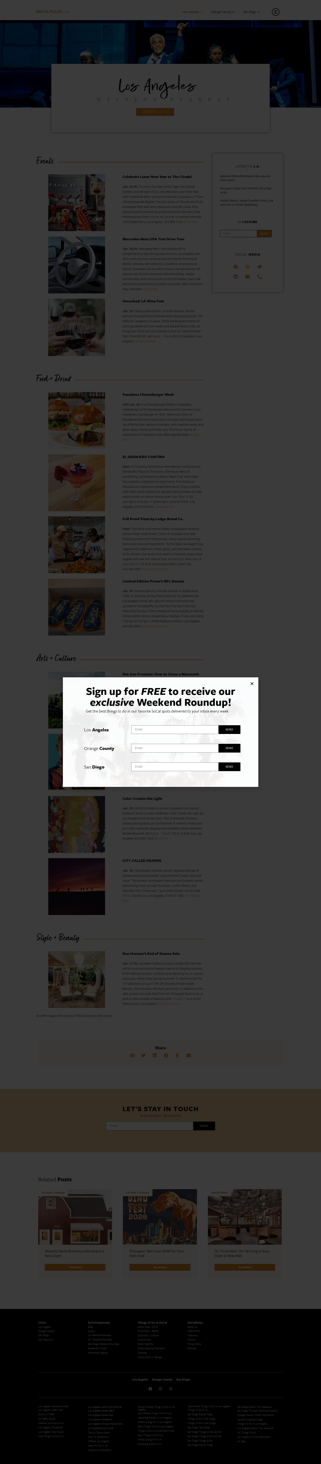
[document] (160, 732)
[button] (252, 684)
